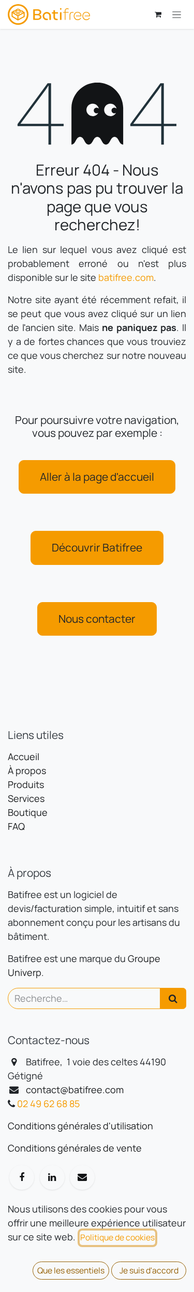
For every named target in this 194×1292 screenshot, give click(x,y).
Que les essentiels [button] (71, 1270)
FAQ (16, 826)
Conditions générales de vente (75, 1148)
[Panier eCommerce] (157, 14)
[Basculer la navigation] (176, 14)
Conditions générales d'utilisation (80, 1126)
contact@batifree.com (75, 1089)
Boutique (28, 812)
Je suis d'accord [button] (149, 1270)
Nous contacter (97, 618)
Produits (26, 784)
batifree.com (126, 277)
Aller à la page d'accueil (97, 476)
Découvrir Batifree (97, 547)
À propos (27, 770)
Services (26, 798)
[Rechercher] (173, 998)
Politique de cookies (117, 1237)
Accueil (23, 756)
